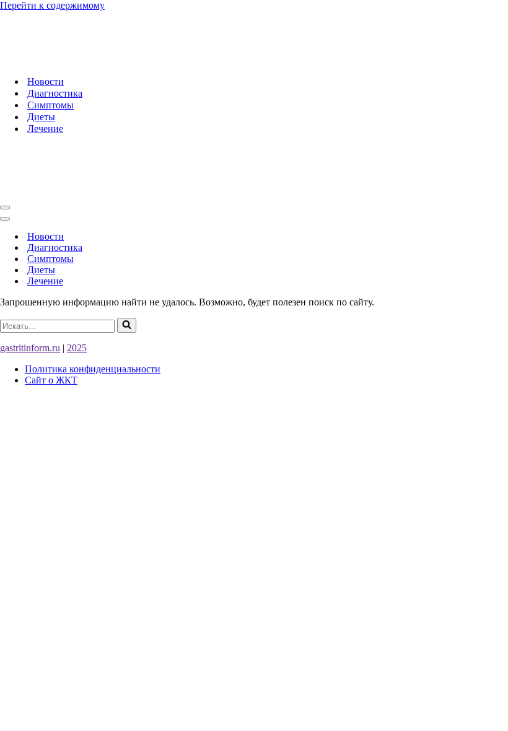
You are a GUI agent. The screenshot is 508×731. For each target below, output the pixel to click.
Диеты (41, 117)
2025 (77, 348)
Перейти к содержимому (52, 5)
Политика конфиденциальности (92, 369)
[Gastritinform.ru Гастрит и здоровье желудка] (165, 60)
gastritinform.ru (30, 348)
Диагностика (54, 93)
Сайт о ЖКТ (51, 380)
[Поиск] (126, 325)
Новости (45, 81)
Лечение (45, 128)
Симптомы (50, 105)
